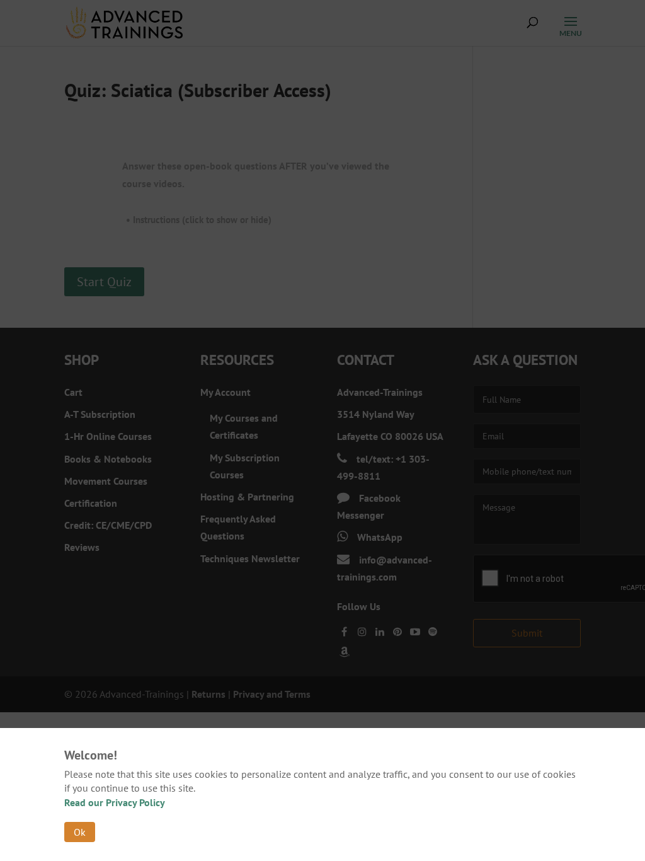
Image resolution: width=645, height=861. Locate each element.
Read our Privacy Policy (114, 802)
